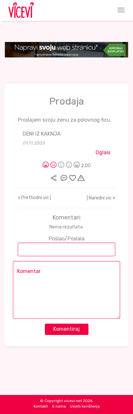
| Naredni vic (100, 198)
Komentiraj (66, 329)
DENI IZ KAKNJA (42, 134)
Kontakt (41, 406)
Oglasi (103, 152)
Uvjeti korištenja (85, 406)
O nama (59, 406)
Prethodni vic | (35, 197)
